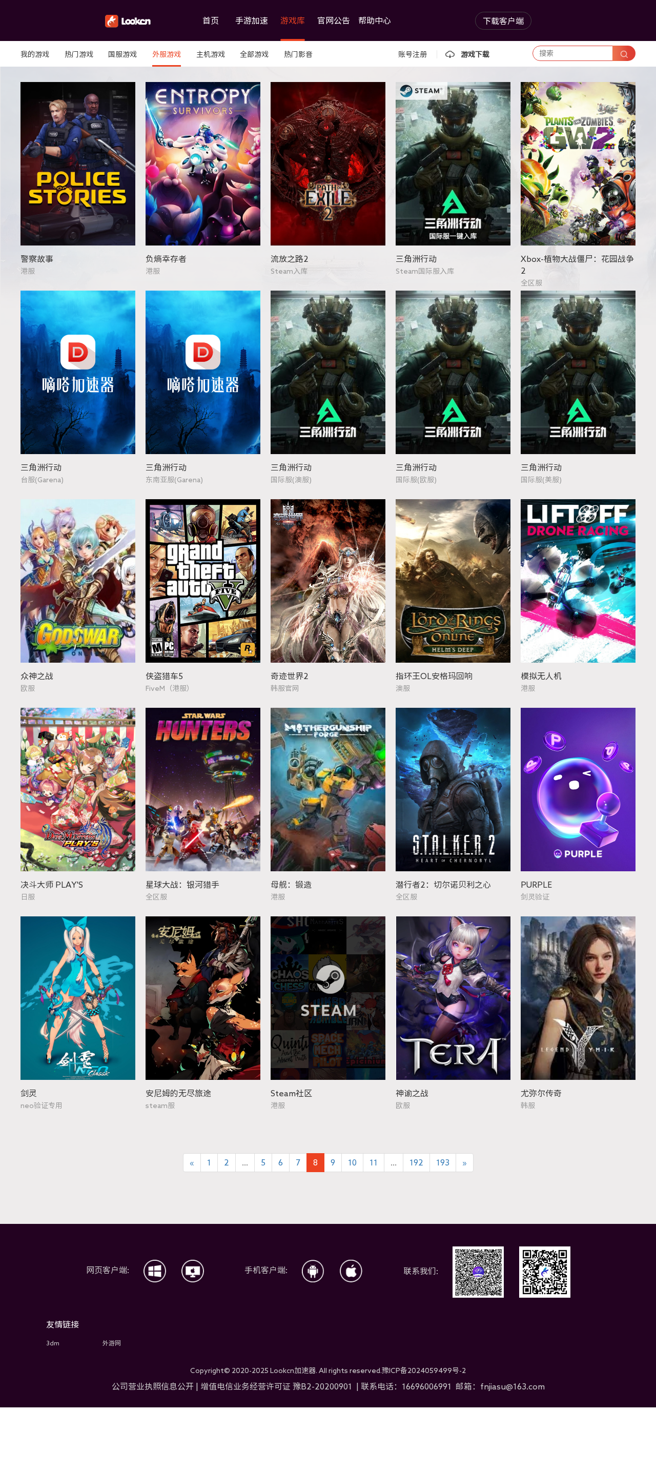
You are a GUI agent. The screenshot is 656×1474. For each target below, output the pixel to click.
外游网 (111, 1343)
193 (442, 1162)
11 (374, 1162)
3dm (52, 1343)
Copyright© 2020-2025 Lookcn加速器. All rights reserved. (328, 1370)
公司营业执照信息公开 (153, 1386)
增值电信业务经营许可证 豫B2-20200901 (277, 1386)
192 (416, 1162)
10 (352, 1162)
